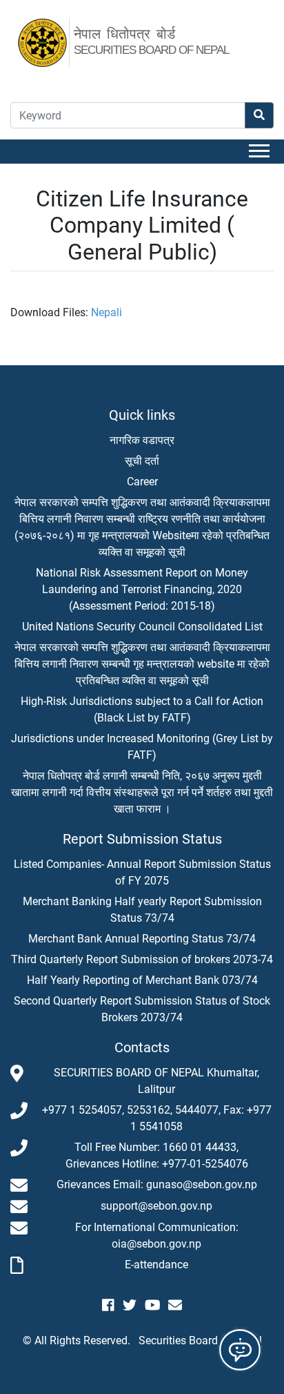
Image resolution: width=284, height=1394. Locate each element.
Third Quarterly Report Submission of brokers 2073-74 (142, 959)
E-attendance (156, 1264)
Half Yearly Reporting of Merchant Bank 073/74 (142, 980)
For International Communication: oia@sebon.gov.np (157, 1235)
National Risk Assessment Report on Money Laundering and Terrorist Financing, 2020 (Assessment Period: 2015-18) (142, 589)
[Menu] (261, 151)
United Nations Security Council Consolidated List (142, 626)
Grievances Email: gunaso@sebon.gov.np (157, 1184)
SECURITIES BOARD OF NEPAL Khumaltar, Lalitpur (156, 1081)
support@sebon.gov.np (156, 1205)
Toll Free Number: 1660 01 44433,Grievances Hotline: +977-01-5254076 (156, 1155)
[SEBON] (50, 40)
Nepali (106, 312)
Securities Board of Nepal (200, 1340)
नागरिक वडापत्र (142, 440)
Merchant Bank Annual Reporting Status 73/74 (142, 938)
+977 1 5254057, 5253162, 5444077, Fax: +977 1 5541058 (157, 1118)
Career (142, 481)
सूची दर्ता (142, 460)
